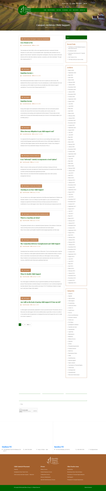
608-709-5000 (28, 449)
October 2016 (71, 227)
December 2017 (72, 199)
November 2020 (72, 149)
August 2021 (71, 130)
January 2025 (71, 84)
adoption (70, 293)
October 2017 (71, 204)
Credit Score (71, 310)
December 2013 (72, 275)
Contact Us (82, 10)
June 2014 (70, 261)
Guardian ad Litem (44, 214)
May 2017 (70, 216)
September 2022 (72, 99)
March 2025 (71, 80)
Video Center (75, 10)
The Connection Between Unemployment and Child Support (40, 244)
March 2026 (71, 70)
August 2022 (71, 101)
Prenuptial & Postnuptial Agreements (75, 479)
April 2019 (70, 175)
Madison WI (7, 447)
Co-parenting (71, 303)
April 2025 (70, 77)
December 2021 (72, 120)
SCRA (69, 355)
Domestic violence (72, 317)
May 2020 (70, 161)
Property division (72, 348)
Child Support (33, 39)
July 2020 (70, 158)
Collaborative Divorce (45, 474)
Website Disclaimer (88, 487)
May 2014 (70, 263)
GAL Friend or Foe (26, 43)
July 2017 (70, 211)
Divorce (32, 155)
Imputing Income (26, 101)
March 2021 (71, 142)
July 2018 (70, 194)
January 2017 (71, 223)
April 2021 (70, 139)
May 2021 (70, 137)
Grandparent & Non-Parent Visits (21, 472)
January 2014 (71, 273)
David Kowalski (26, 162)
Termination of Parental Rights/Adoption (75, 474)
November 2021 (72, 122)
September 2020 (72, 154)
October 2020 (71, 151)
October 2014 (71, 251)
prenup (69, 343)
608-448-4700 (80, 449)
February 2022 (71, 115)
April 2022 (70, 111)
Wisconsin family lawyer (74, 374)
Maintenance (71, 334)
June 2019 (70, 173)
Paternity (70, 341)
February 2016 (71, 237)
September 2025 (72, 72)
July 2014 (70, 259)
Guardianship (46, 39)
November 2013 (72, 278)
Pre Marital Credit (72, 50)
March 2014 (71, 268)
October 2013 (71, 280)
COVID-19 (70, 308)
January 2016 (71, 239)
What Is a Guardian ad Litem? (30, 218)
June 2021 (70, 134)
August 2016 (71, 232)
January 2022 (71, 118)
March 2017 (71, 218)
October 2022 (71, 96)
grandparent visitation (73, 324)
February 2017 (71, 220)
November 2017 (72, 201)
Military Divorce (71, 339)
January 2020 (71, 170)
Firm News (38, 186)
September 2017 (72, 206)
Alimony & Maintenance (46, 477)
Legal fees (70, 331)
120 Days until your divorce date (75, 59)
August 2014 (71, 256)
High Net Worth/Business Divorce (48, 479)
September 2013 (72, 282)
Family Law (39, 39)
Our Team (59, 10)
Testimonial (71, 367)
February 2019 (71, 180)
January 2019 (71, 182)
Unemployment (33, 240)
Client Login (65, 3)
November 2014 (72, 249)
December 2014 (72, 247)
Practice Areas (51, 10)
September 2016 (72, 230)
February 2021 (71, 144)
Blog (70, 10)
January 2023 (71, 91)
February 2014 (71, 270)
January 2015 (71, 244)
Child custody (26, 39)
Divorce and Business (73, 315)
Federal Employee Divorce (46, 472)
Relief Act (70, 350)
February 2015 (71, 242)
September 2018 (72, 189)
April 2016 (70, 235)
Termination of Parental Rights (75, 365)
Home (45, 10)
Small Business (71, 358)
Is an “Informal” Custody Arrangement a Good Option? (38, 159)
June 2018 (70, 196)
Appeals (70, 296)
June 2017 (70, 213)
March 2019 (71, 177)
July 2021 (70, 132)
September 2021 (72, 127)
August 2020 (71, 156)
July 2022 (70, 103)
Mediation (70, 336)
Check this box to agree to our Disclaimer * (31, 404)
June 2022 (70, 106)
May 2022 (70, 108)
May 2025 (70, 75)
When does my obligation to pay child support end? (37, 131)
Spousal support (72, 360)
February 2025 (71, 82)
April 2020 (70, 163)
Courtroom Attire (72, 305)
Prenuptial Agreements (73, 346)
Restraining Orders (72, 353)
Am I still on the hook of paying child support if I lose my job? (40, 302)
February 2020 (71, 168)
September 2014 (72, 254)
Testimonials (65, 10)
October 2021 (71, 125)
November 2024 (72, 89)
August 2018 (71, 192)
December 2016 (72, 225)
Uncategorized (71, 370)
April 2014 (70, 266)
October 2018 (71, 187)
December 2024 (72, 87)
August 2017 (71, 208)
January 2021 (71, 146)
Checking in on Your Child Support (32, 190)
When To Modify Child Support (30, 274)
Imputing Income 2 (26, 73)
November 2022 (72, 94)
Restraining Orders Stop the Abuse (74, 472)
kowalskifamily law (27, 45)
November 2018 (72, 185)
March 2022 (71, 113)
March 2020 (71, 165)
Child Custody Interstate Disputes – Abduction (24, 474)
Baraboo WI (59, 447)
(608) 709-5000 (76, 3)
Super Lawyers (71, 362)
